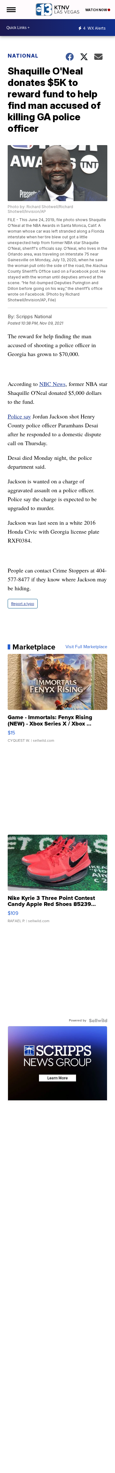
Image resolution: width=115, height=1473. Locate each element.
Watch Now (96, 10)
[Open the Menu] (11, 10)
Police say (19, 416)
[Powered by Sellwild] (98, 1020)
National (23, 56)
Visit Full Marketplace (86, 647)
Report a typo (22, 604)
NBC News (52, 384)
